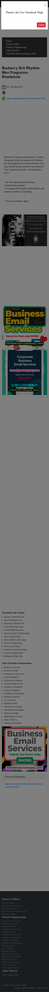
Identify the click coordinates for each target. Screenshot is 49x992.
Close (41, 24)
